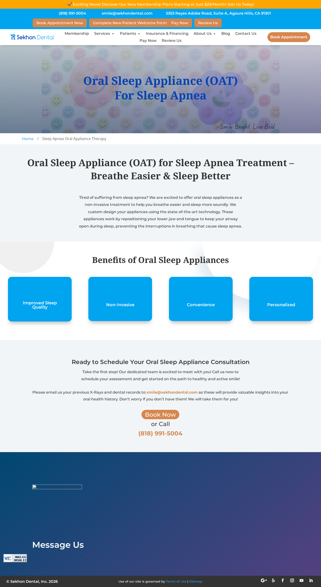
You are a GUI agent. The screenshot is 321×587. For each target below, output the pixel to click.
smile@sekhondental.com (127, 13)
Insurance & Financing (167, 34)
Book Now (160, 414)
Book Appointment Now (59, 23)
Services (102, 34)
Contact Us (245, 34)
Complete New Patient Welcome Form (130, 23)
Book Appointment (288, 37)
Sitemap (195, 581)
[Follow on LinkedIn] (311, 580)
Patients (128, 34)
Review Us (208, 23)
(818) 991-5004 (72, 13)
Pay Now (179, 23)
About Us (202, 34)
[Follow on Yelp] (273, 580)
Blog (225, 34)
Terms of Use (176, 581)
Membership (77, 34)
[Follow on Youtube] (301, 580)
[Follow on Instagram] (292, 580)
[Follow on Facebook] (282, 580)
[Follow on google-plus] (264, 580)
